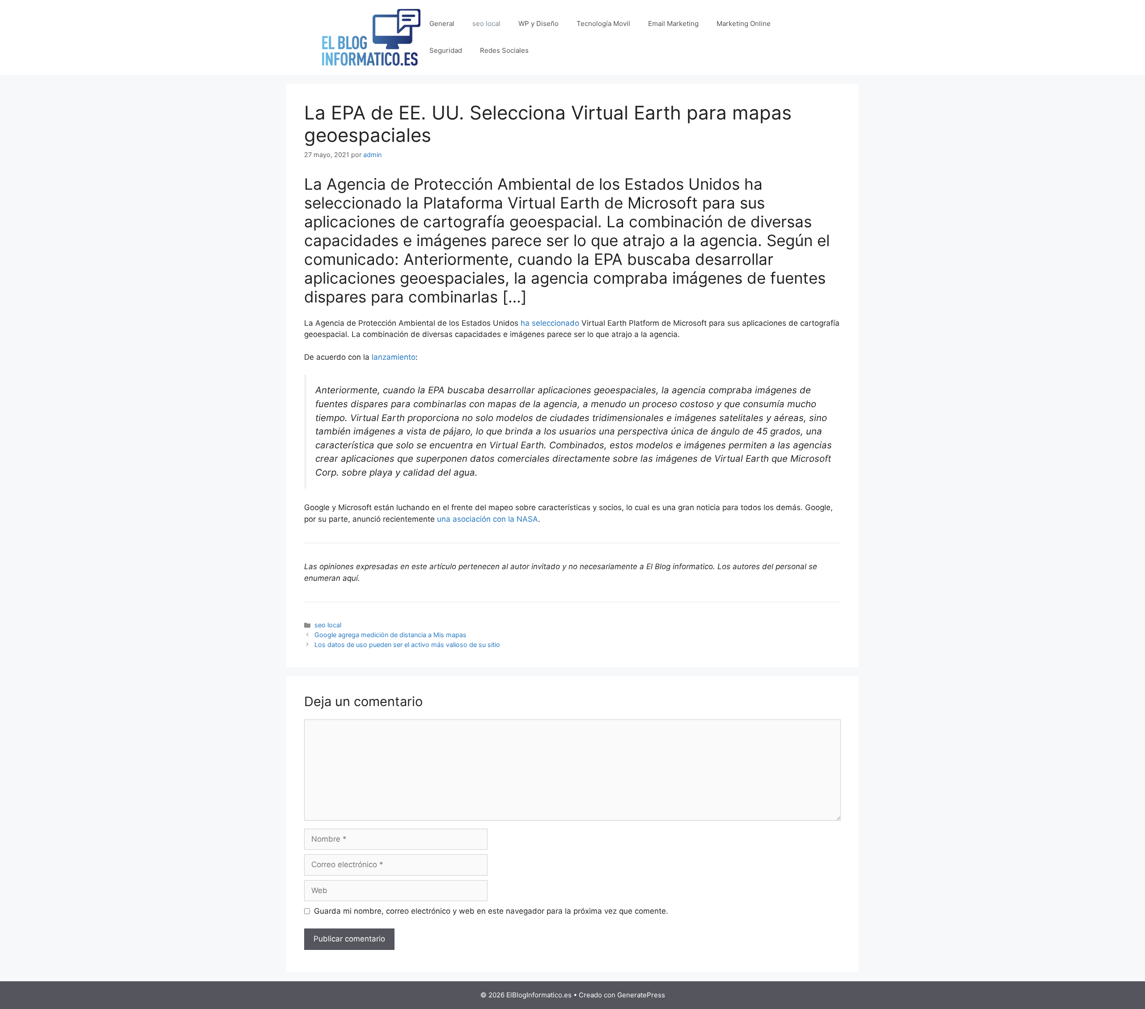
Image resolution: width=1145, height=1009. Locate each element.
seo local (486, 23)
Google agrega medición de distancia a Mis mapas (390, 635)
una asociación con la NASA (486, 519)
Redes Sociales (504, 50)
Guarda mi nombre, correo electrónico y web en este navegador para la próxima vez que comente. (491, 911)
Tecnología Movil (603, 23)
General (441, 23)
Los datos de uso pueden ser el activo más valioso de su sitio (407, 644)
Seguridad (445, 50)
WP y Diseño (538, 23)
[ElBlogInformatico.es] (371, 36)
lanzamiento (394, 357)
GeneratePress (641, 995)
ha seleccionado (550, 323)
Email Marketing (673, 23)
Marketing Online (744, 23)
